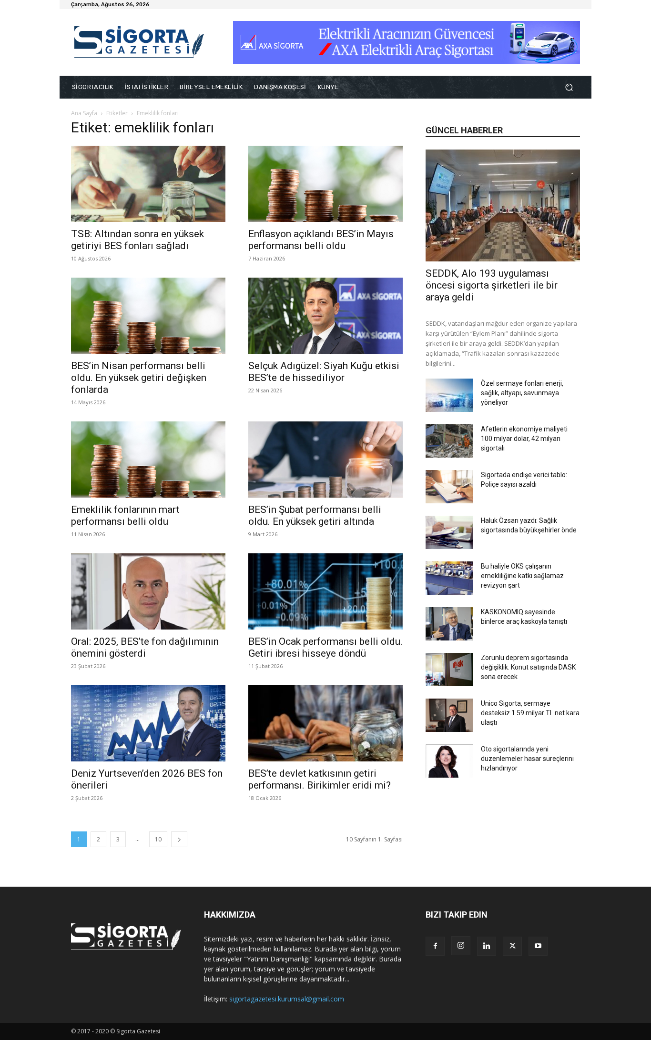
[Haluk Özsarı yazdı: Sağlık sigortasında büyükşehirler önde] (449, 532)
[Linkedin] (486, 946)
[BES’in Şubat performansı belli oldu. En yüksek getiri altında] (325, 459)
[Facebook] (435, 946)
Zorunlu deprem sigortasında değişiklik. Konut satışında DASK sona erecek (528, 667)
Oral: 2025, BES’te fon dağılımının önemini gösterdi (145, 647)
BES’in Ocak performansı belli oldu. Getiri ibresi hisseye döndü (325, 647)
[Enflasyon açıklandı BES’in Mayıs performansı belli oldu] (325, 184)
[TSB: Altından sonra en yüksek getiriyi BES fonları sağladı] (148, 184)
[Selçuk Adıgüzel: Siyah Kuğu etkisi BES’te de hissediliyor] (325, 316)
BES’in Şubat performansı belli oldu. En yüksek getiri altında (314, 515)
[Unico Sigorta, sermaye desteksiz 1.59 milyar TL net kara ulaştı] (449, 715)
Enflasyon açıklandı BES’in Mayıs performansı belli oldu (321, 239)
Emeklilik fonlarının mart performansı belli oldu (125, 515)
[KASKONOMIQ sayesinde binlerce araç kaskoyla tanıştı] (449, 623)
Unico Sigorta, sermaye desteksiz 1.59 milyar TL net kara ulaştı (530, 713)
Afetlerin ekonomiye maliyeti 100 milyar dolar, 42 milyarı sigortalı (524, 438)
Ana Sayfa (84, 113)
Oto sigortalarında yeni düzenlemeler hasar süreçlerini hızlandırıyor (527, 758)
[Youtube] (538, 946)
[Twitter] (512, 946)
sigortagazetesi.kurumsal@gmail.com (286, 998)
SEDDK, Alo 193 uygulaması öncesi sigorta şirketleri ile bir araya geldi (492, 285)
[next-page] (179, 839)
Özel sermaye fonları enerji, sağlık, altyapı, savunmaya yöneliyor (522, 393)
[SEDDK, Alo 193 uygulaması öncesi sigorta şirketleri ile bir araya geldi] (503, 205)
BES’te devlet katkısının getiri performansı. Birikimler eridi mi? (319, 779)
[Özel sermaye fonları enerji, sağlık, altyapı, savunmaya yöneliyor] (449, 395)
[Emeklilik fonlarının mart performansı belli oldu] (148, 459)
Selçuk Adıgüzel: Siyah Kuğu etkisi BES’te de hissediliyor (323, 371)
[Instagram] (460, 945)
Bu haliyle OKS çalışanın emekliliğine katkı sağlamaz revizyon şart (522, 575)
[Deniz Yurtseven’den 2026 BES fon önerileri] (148, 723)
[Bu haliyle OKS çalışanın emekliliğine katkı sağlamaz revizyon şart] (449, 578)
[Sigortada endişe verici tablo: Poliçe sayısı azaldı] (449, 486)
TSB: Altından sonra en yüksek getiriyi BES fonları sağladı (137, 239)
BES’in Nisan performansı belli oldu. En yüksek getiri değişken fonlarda (138, 377)
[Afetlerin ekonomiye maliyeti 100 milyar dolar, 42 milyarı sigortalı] (449, 441)
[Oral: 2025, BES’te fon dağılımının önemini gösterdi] (148, 591)
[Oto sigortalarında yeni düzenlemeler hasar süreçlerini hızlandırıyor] (449, 761)
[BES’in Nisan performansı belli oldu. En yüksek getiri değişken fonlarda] (148, 316)
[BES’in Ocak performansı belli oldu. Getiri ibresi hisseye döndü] (325, 591)
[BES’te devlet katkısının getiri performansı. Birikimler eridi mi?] (325, 723)
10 (158, 839)
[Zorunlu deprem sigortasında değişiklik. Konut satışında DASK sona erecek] (449, 669)
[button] (569, 87)
